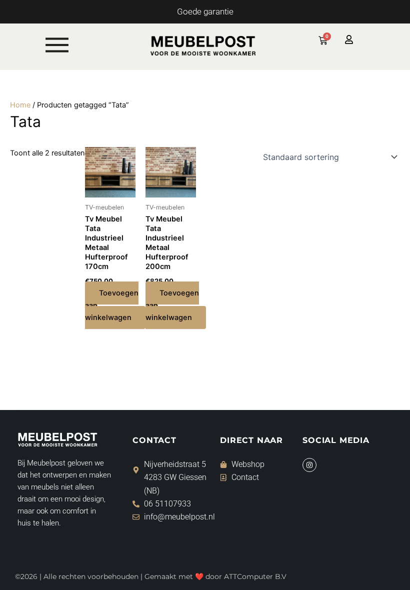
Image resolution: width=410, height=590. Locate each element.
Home (20, 105)
